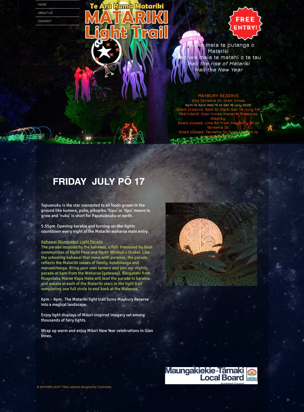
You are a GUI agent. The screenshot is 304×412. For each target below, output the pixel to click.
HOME (42, 4)
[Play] (40, 137)
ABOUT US (45, 12)
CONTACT (45, 21)
